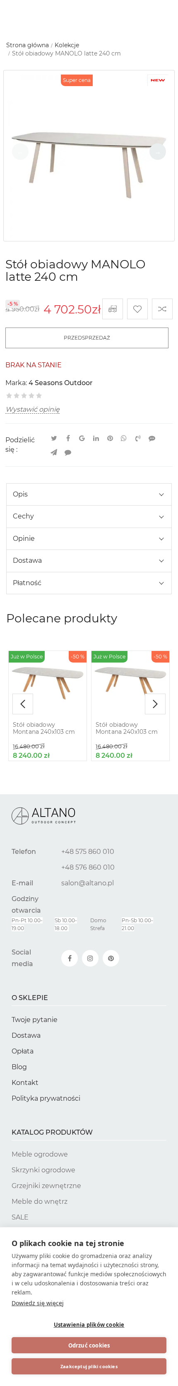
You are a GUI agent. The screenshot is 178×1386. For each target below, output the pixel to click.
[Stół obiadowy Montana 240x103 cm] (48, 683)
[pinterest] (111, 958)
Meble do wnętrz (39, 1201)
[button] (157, 151)
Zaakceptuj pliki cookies (89, 1366)
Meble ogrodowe (40, 1154)
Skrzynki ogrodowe (43, 1170)
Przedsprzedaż (87, 338)
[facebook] (69, 958)
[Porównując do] (162, 309)
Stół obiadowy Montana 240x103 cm (44, 728)
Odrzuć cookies (89, 1345)
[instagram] (90, 958)
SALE (20, 1217)
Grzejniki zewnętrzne (46, 1186)
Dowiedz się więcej (38, 1303)
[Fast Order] (112, 309)
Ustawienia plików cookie (89, 1324)
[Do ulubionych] (137, 309)
